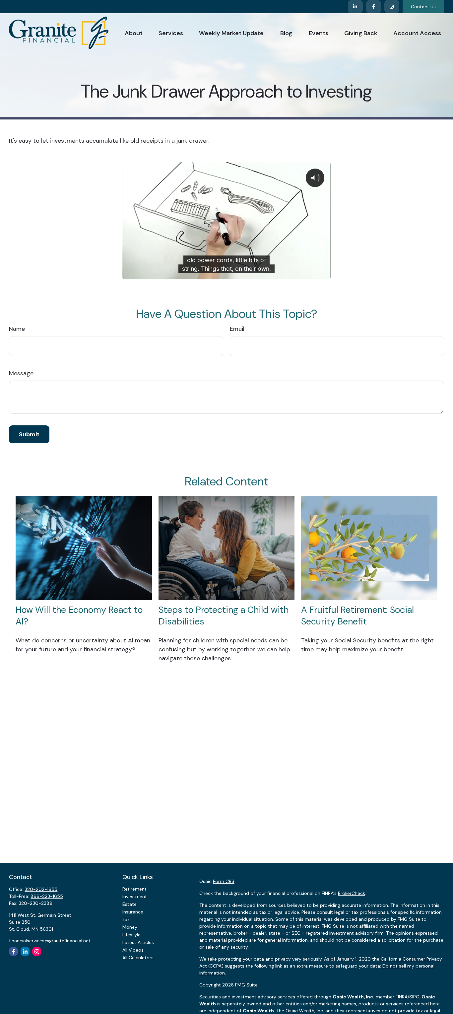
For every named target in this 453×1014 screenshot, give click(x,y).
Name (17, 329)
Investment (134, 897)
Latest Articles (138, 942)
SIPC (414, 997)
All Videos (133, 950)
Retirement (134, 889)
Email (237, 329)
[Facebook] (373, 6)
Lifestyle (131, 935)
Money (129, 927)
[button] (134, 33)
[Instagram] (36, 951)
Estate (129, 904)
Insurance (132, 912)
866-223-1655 (47, 896)
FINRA (402, 997)
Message (21, 373)
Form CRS (223, 881)
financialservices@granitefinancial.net (50, 941)
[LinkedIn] (355, 6)
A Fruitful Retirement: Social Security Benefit (357, 615)
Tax (126, 919)
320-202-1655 (41, 889)
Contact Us (423, 7)
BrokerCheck (351, 893)
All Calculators (138, 958)
